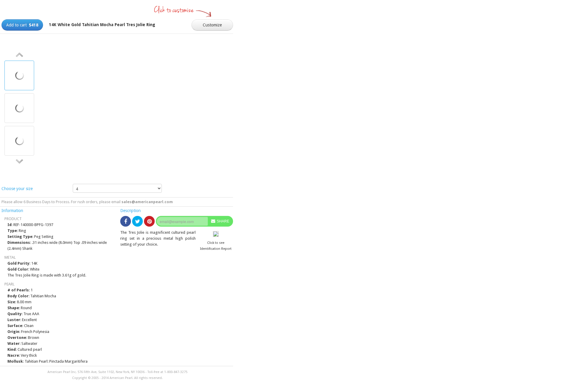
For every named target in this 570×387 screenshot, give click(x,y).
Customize (212, 25)
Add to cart (22, 25)
